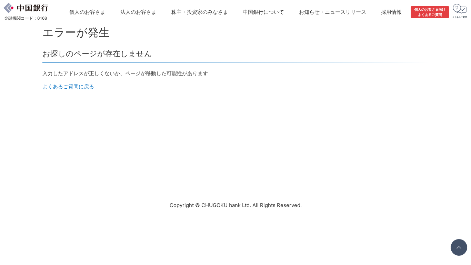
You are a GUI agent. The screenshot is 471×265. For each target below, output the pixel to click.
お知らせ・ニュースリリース (332, 12)
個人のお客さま (87, 12)
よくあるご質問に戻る (68, 86)
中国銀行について (263, 12)
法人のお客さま (138, 12)
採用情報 (391, 12)
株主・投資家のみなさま (199, 12)
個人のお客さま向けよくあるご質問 (429, 12)
